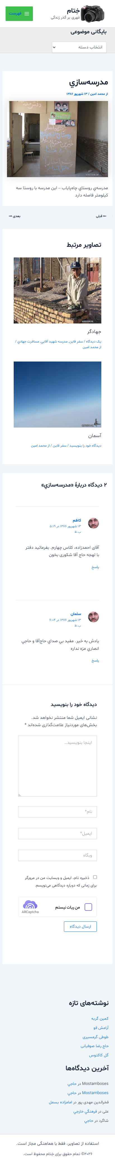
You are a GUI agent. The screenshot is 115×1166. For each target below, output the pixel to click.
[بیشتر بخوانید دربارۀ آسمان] (58, 395)
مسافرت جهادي (28, 341)
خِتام (73, 10)
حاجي (72, 1084)
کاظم (77, 520)
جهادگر (94, 331)
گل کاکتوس (99, 1055)
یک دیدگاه (93, 341)
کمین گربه (100, 1018)
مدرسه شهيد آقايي (54, 341)
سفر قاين (76, 341)
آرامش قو (101, 1028)
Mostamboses (95, 1093)
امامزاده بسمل (60, 1102)
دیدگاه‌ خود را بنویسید (85, 445)
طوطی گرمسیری (96, 1037)
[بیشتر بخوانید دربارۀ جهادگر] (58, 290)
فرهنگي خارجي (85, 1111)
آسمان (94, 435)
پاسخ (95, 567)
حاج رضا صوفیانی (95, 1046)
